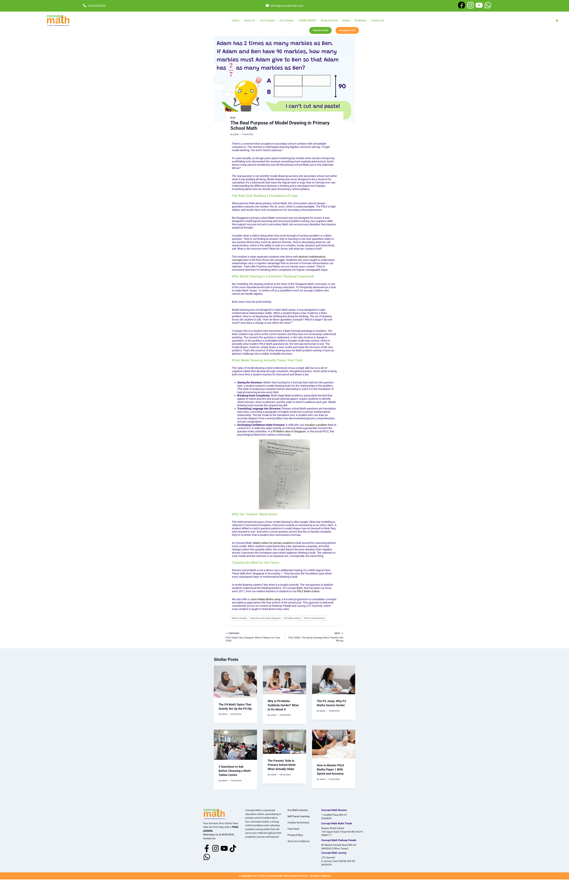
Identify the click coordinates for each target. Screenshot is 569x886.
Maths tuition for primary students (273, 542)
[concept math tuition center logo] (58, 20)
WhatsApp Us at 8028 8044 (218, 834)
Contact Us (377, 20)
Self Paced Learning (298, 816)
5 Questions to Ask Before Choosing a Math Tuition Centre (235, 771)
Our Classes (286, 20)
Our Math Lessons (297, 810)
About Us (249, 20)
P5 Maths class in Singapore (289, 431)
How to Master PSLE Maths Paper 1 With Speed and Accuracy (330, 769)
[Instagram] (470, 5)
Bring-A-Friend (329, 20)
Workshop (360, 20)
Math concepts (239, 618)
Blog (232, 118)
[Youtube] (479, 5)
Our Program (267, 20)
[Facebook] (461, 5)
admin (236, 134)
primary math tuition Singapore (265, 618)
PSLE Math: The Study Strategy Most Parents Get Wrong (315, 637)
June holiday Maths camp (265, 599)
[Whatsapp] (488, 5)
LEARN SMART (307, 20)
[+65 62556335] (84, 6)
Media (346, 20)
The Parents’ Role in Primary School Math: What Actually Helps (282, 765)
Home (235, 20)
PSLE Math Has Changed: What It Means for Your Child (253, 637)
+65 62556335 (97, 5)
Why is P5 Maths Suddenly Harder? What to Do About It (283, 705)
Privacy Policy (295, 835)
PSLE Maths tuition (308, 591)
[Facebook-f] (206, 849)
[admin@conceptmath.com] (267, 6)
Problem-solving (292, 618)
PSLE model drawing (314, 618)
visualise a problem (316, 424)
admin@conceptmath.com (286, 5)
